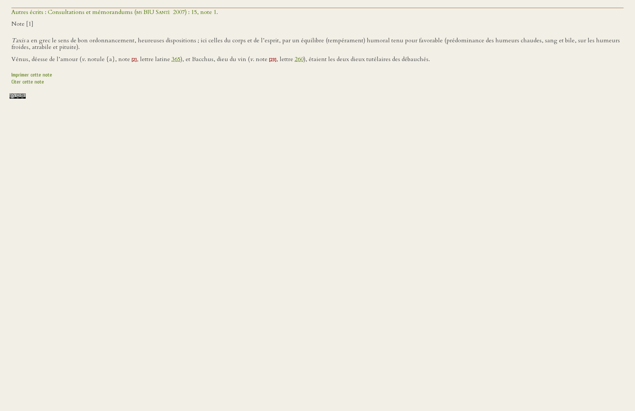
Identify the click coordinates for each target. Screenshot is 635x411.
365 (176, 59)
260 (299, 59)
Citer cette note (27, 82)
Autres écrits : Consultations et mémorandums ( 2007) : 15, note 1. (114, 12)
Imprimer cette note (31, 75)
